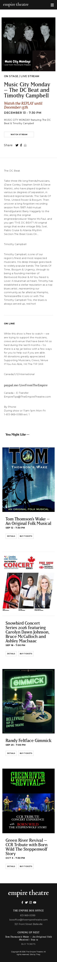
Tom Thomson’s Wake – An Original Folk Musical (28, 521)
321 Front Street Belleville (29, 924)
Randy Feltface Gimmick (28, 740)
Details (11, 536)
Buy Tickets (26, 536)
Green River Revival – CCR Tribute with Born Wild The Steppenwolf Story (26, 847)
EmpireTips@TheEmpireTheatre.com (27, 396)
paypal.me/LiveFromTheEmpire (26, 385)
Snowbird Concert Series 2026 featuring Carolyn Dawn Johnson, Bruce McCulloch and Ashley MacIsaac (27, 631)
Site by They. (35, 954)
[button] (52, 5)
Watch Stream (19, 134)
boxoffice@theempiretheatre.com (29, 919)
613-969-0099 (27, 915)
